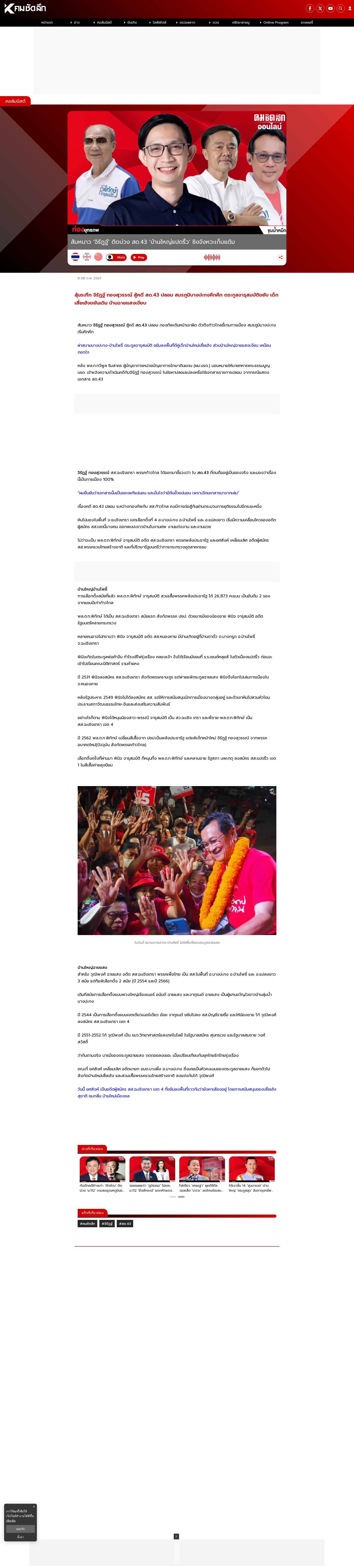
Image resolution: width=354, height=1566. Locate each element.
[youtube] (330, 8)
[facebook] (310, 8)
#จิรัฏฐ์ (107, 1223)
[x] (320, 8)
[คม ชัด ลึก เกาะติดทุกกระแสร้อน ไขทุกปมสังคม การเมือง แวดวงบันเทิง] (177, 9)
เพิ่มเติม (11, 1521)
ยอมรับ (20, 1529)
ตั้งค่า (20, 1537)
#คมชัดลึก (87, 1223)
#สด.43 (125, 1223)
